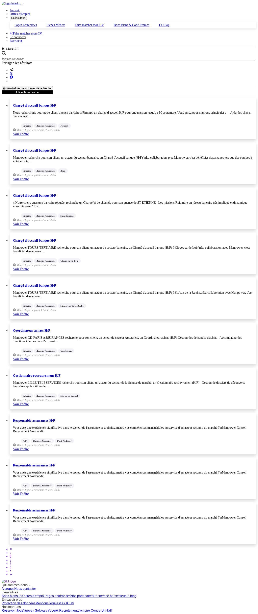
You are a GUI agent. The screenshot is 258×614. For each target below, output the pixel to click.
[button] (11, 70)
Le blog (131, 596)
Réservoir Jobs (12, 610)
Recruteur (16, 40)
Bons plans (10, 596)
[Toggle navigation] (21, 4)
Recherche (10, 48)
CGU (63, 603)
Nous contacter (25, 588)
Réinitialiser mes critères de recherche (28, 88)
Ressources (18, 17)
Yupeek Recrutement (63, 610)
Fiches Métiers (56, 25)
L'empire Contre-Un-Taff (95, 610)
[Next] (10, 571)
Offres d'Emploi (20, 14)
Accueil (15, 10)
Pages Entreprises (26, 25)
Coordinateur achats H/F (31, 330)
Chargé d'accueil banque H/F (34, 105)
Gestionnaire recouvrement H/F (36, 375)
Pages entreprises (58, 596)
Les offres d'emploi (31, 596)
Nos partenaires (82, 596)
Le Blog (164, 25)
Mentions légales (47, 603)
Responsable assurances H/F (34, 420)
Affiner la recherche (27, 92)
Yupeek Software (35, 610)
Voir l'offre (21, 134)
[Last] (11, 574)
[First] (11, 549)
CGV (70, 603)
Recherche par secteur (109, 596)
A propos (8, 588)
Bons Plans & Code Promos (131, 25)
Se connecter (18, 37)
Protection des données (18, 603)
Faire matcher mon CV (89, 25)
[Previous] (10, 552)
